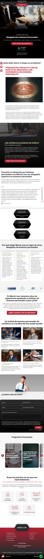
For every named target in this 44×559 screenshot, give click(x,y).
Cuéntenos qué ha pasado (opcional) (9, 412)
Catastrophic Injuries (11, 534)
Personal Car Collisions (11, 536)
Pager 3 (1, 70)
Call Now (36, 556)
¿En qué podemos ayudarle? (28, 407)
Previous (42, 188)
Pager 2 (1, 67)
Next (42, 201)
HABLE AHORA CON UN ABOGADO (22, 43)
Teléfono (3, 407)
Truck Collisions (10, 538)
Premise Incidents (10, 540)
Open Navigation (42, 3)
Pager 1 (1, 63)
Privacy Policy (39, 552)
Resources (32, 534)
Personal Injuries (10, 533)
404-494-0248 (2, 3)
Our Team (32, 536)
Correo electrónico (26, 402)
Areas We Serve (33, 533)
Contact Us (22, 5)
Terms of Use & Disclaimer (30, 552)
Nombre (3, 402)
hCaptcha (40, 429)
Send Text (8, 556)
